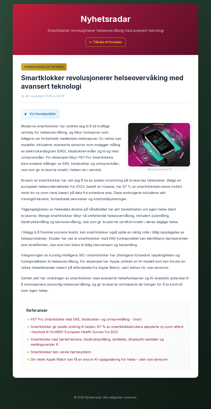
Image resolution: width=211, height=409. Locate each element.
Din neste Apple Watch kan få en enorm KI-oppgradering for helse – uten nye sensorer (99, 359)
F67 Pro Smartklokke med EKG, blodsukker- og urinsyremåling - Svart (85, 319)
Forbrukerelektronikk (44, 67)
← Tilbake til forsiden (105, 42)
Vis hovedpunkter (42, 114)
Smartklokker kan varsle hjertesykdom (60, 352)
